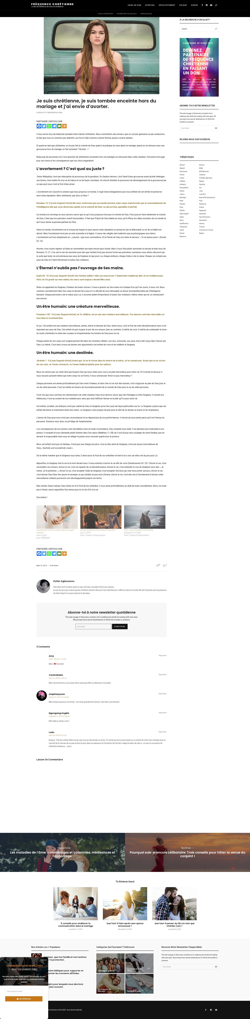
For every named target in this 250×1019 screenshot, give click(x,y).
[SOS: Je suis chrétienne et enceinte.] (144, 517)
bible (201, 168)
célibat (182, 181)
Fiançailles (184, 188)
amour (201, 165)
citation (202, 175)
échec (182, 233)
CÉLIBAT (183, 5)
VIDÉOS (194, 5)
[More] (64, 126)
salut (182, 217)
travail (202, 227)
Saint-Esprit (184, 214)
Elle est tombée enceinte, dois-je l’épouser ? (98, 530)
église (201, 233)
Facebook (202, 5)
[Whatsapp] (49, 126)
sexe (181, 220)
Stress (201, 223)
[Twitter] (44, 126)
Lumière (202, 194)
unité (182, 230)
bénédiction (204, 171)
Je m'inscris (25, 999)
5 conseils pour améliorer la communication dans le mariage (75, 924)
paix (200, 201)
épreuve (183, 236)
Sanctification (204, 217)
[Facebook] (39, 126)
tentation (183, 227)
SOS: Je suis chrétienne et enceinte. (139, 530)
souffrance (184, 223)
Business (183, 171)
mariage (183, 197)
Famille (202, 184)
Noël (181, 201)
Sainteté (202, 214)
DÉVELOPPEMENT (167, 5)
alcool (182, 165)
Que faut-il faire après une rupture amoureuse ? (125, 924)
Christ (182, 175)
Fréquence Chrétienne (52, 4)
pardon (182, 204)
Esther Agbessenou (63, 581)
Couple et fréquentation (49, 112)
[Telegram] (54, 126)
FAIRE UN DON (134, 5)
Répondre (163, 655)
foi (200, 188)
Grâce (182, 191)
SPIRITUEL (150, 5)
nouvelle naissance (207, 197)
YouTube (211, 5)
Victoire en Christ (206, 230)
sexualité (203, 220)
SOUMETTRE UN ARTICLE (127, 13)
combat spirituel (205, 178)
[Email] (59, 126)
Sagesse (202, 210)
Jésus (182, 194)
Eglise (201, 181)
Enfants (183, 184)
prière (201, 207)
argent (182, 168)
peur (181, 207)
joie (201, 191)
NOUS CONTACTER (105, 13)
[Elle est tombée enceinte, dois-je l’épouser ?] (101, 517)
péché (182, 210)
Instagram (206, 5)
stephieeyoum (57, 694)
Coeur (182, 178)
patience (202, 204)
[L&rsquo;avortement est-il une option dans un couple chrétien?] (57, 517)
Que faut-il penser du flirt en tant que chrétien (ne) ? (174, 924)
